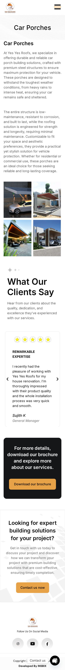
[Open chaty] (55, 660)
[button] (7, 379)
